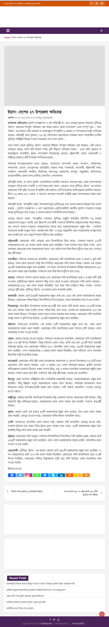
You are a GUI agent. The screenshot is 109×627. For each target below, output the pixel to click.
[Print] (69, 475)
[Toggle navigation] (8, 30)
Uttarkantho (46, 623)
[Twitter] (20, 475)
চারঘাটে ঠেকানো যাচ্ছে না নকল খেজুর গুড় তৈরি (25, 602)
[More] (86, 475)
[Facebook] (12, 475)
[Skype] (53, 475)
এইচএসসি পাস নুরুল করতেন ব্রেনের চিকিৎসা (25, 596)
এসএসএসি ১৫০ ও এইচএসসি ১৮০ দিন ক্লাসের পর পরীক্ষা (81, 493)
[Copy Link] (78, 475)
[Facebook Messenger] (45, 475)
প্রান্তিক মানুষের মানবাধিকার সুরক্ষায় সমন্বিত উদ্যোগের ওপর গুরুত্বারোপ (35, 590)
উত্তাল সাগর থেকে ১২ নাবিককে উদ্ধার (26, 491)
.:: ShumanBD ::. (78, 623)
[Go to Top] (102, 614)
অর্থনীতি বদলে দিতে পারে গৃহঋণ (20, 608)
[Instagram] (28, 475)
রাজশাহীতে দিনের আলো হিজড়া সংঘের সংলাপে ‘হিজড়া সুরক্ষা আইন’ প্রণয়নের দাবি (40, 583)
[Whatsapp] (36, 475)
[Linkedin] (61, 475)
